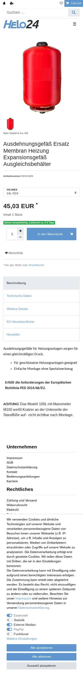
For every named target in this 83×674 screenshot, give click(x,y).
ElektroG (13, 509)
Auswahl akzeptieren (41, 665)
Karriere (12, 481)
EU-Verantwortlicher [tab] (21, 321)
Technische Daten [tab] (19, 296)
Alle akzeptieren (41, 647)
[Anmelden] (5, 3)
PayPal (18, 629)
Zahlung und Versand (22, 500)
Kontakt (12, 472)
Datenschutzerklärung (22, 467)
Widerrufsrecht (17, 505)
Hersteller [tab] (13, 334)
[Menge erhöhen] (20, 231)
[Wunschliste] (61, 3)
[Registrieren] (12, 3)
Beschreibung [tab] (16, 283)
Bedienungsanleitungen (23, 476)
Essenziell (21, 615)
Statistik (19, 620)
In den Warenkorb (50, 234)
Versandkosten (36, 265)
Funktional (21, 634)
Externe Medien (25, 624)
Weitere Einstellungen (22, 638)
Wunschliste (15, 253)
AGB (10, 462)
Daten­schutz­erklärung (33, 607)
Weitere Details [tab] (17, 309)
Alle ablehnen (41, 656)
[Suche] (73, 12)
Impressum (14, 458)
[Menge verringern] (20, 237)
